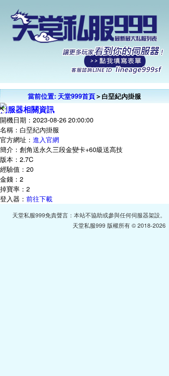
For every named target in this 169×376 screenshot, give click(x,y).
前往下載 (39, 198)
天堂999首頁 (76, 96)
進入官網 (46, 139)
